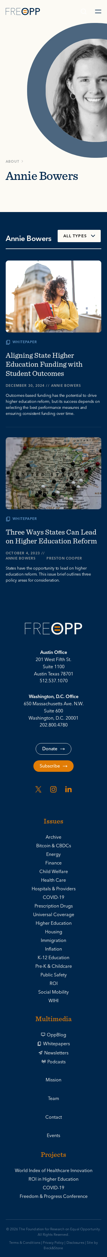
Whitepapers (56, 1044)
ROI (54, 984)
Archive (53, 837)
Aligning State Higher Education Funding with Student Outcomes (44, 363)
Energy (53, 854)
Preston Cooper (64, 558)
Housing (53, 932)
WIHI (53, 1001)
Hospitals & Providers (54, 889)
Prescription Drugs (54, 906)
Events (53, 1136)
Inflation (53, 949)
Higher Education (54, 923)
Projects (53, 1155)
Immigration (53, 941)
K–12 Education (53, 958)
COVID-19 (53, 897)
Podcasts (56, 1062)
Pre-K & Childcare (53, 966)
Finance (53, 863)
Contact (53, 1117)
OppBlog (56, 1035)
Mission (53, 1080)
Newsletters (56, 1053)
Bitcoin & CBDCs (53, 846)
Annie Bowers (66, 386)
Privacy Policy (53, 1243)
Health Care (53, 880)
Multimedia (53, 1019)
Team (53, 1099)
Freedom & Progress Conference (54, 1196)
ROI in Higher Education (53, 1179)
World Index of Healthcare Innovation (53, 1171)
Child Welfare (53, 872)
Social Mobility (53, 992)
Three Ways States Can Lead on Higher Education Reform (51, 536)
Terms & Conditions (24, 1243)
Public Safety (54, 975)
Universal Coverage (53, 915)
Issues (53, 821)
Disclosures (75, 1243)
